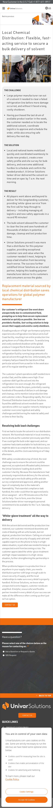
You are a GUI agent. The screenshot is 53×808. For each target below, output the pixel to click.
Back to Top (45, 695)
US (49, 8)
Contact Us (10, 605)
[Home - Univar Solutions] (14, 8)
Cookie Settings (26, 791)
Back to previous (8, 16)
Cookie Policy (12, 779)
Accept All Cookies (26, 799)
